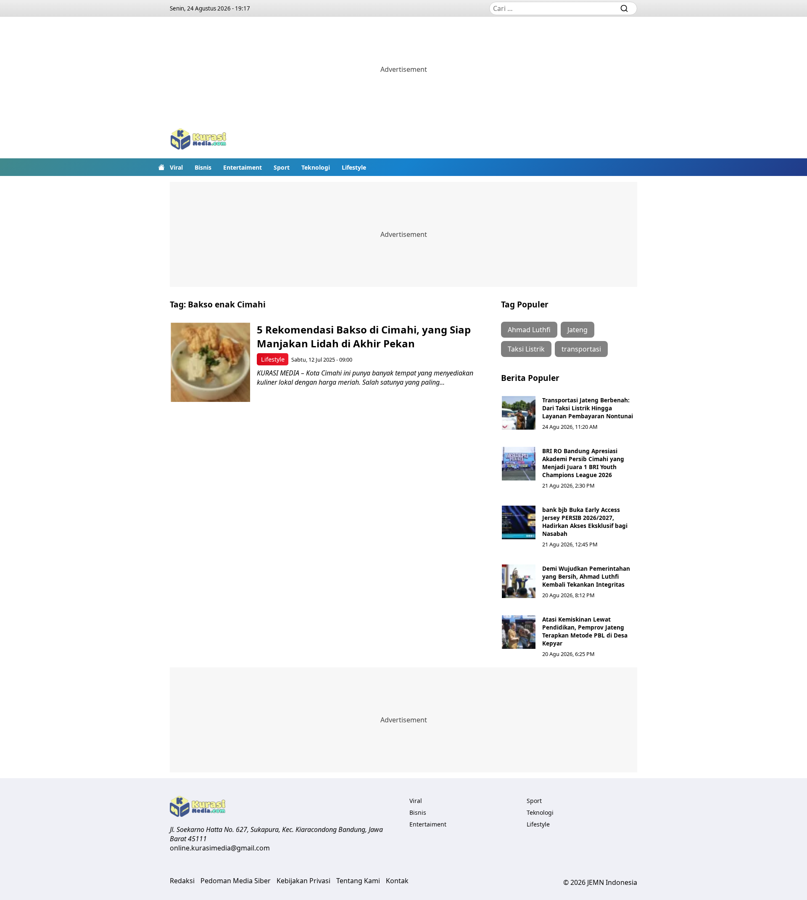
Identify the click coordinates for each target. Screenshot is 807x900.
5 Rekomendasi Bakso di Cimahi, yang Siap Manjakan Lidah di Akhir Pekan (364, 336)
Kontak (397, 880)
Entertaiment (242, 167)
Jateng (577, 329)
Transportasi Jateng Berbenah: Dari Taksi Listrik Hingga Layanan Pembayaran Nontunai (587, 408)
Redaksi (182, 880)
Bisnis (203, 167)
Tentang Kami (358, 880)
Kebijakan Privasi (303, 880)
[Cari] (624, 8)
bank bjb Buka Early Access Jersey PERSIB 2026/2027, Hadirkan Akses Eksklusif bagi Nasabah (585, 522)
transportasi (581, 349)
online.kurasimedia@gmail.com (220, 848)
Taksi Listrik (526, 349)
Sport (282, 167)
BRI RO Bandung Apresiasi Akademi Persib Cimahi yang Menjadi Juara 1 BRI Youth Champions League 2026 (583, 463)
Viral (176, 167)
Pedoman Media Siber (235, 880)
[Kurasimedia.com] (198, 140)
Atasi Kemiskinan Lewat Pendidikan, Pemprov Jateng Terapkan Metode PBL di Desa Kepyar (585, 631)
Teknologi (315, 167)
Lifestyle (354, 167)
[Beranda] (161, 167)
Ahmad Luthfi (529, 329)
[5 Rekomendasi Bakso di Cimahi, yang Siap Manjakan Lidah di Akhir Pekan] (210, 362)
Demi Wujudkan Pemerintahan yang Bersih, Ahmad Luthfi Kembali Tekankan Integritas (586, 576)
